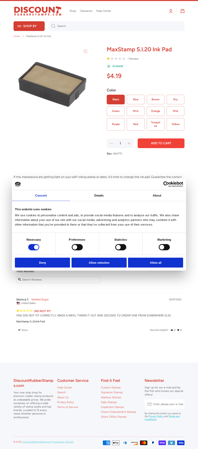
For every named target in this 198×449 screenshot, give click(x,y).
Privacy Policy (65, 402)
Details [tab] (99, 195)
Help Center (64, 387)
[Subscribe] (179, 404)
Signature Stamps (112, 392)
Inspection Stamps (112, 407)
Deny (42, 262)
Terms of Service (67, 407)
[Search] (52, 26)
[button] (173, 330)
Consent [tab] (41, 195)
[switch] (77, 247)
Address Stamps (111, 397)
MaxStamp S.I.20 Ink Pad (30, 321)
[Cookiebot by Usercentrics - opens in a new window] (166, 184)
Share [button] (24, 330)
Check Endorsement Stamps (118, 412)
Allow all (155, 262)
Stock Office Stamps (114, 416)
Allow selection (99, 262)
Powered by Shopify (63, 441)
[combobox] (116, 26)
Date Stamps (109, 402)
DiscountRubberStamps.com (37, 441)
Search (61, 392)
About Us (63, 397)
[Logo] (38, 11)
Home (17, 36)
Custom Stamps (111, 387)
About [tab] (157, 195)
